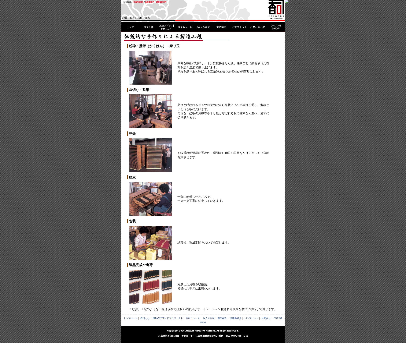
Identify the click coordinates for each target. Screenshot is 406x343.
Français (138, 1)
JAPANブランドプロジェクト (168, 318)
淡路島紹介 (235, 318)
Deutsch (161, 1)
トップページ (130, 318)
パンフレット (251, 318)
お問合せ (266, 318)
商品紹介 (222, 318)
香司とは (145, 318)
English (149, 1)
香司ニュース (193, 318)
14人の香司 (209, 318)
